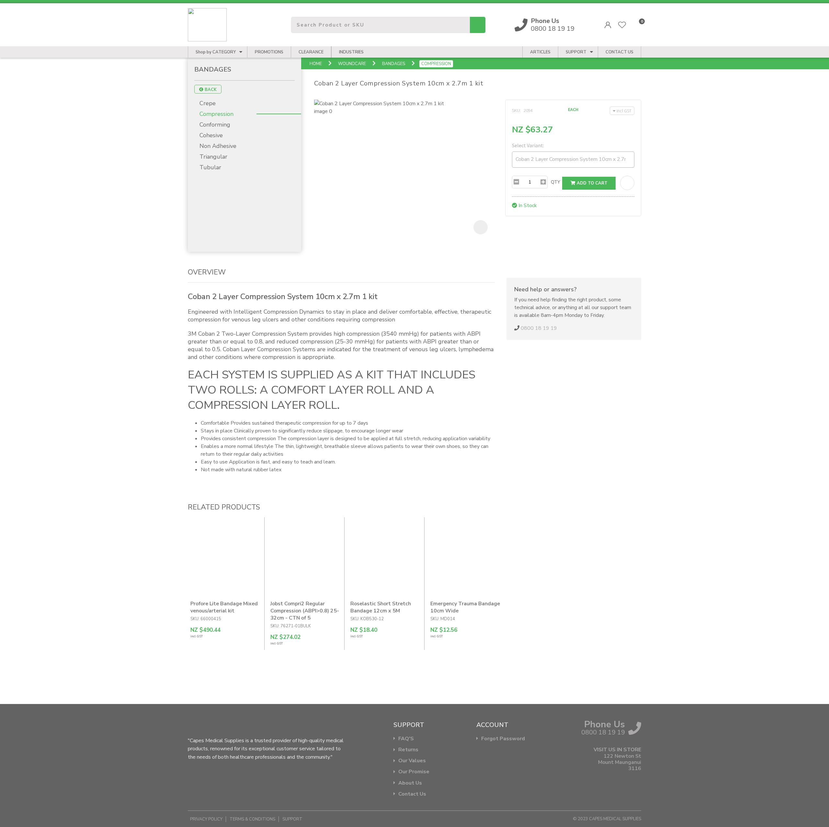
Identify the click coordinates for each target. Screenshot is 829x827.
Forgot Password (503, 739)
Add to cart (591, 183)
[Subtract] (516, 182)
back (210, 90)
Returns (408, 750)
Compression (436, 64)
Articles (540, 52)
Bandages (393, 64)
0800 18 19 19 (552, 25)
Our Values (412, 761)
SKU (516, 110)
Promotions (269, 52)
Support (576, 52)
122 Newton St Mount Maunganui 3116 (619, 762)
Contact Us (412, 794)
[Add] (543, 182)
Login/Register (608, 25)
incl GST (624, 111)
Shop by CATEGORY (216, 52)
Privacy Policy (206, 819)
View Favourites (622, 25)
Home (316, 64)
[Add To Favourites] (627, 183)
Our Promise (413, 772)
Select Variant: (528, 145)
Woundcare (352, 64)
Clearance (311, 52)
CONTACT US (619, 52)
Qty (555, 182)
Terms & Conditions (252, 819)
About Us (410, 783)
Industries (351, 52)
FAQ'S (406, 739)
